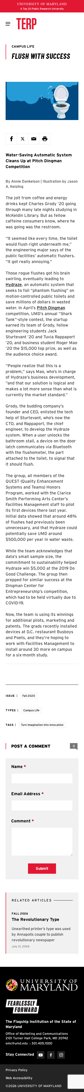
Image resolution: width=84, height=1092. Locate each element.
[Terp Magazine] (26, 23)
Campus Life (31, 710)
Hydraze (14, 284)
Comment (21, 820)
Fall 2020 (28, 695)
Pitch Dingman (51, 307)
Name (17, 766)
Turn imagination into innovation (42, 725)
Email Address (25, 793)
